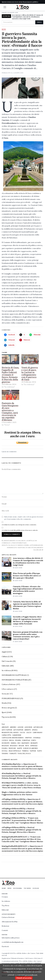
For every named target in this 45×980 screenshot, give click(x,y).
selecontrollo (15, 751)
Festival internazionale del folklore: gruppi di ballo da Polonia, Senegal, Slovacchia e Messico (21, 775)
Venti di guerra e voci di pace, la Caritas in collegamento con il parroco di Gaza (29, 373)
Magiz (4, 792)
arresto (27, 730)
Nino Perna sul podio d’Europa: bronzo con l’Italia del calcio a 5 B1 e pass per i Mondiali (27, 575)
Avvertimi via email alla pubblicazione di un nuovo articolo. (20, 530)
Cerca (39, 22)
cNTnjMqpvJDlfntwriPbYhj (13, 799)
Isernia (13, 743)
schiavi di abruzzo (30, 748)
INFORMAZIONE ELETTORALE (14, 675)
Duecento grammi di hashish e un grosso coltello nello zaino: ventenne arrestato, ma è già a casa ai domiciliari (27, 635)
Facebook (5, 946)
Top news (5, 717)
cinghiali (37, 737)
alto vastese (7, 730)
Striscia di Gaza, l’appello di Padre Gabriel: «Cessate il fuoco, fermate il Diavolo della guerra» (10, 374)
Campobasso (37, 732)
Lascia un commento (9, 452)
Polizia (5, 748)
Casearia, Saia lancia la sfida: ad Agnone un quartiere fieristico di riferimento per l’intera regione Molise (27, 605)
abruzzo (13, 727)
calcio (29, 732)
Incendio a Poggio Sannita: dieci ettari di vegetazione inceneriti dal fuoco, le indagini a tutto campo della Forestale (27, 620)
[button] (5, 7)
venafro (5, 753)
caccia (22, 732)
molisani (5, 745)
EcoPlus (36, 888)
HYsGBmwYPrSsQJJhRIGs (13, 783)
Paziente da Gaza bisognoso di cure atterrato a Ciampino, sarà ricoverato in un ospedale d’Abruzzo (10, 411)
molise (21, 745)
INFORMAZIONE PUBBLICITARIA (15, 680)
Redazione (5, 926)
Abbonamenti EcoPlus (9, 922)
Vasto (39, 751)
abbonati (5, 727)
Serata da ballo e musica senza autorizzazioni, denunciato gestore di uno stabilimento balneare (22, 547)
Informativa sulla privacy (11, 938)
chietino (28, 737)
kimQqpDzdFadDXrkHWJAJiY (14, 837)
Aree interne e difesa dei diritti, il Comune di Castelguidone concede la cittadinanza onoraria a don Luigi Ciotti (27, 17)
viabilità (12, 753)
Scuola (4, 703)
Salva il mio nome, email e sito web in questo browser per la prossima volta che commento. (23, 518)
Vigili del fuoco (24, 753)
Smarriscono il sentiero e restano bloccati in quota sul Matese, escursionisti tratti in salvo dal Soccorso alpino (22, 766)
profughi (12, 748)
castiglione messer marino (13, 737)
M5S (18, 743)
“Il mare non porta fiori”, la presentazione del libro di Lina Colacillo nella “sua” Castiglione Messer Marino (22, 820)
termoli (25, 751)
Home (4, 888)
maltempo (25, 743)
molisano (14, 745)
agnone (21, 727)
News (4, 29)
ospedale (34, 745)
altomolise (38, 727)
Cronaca (5, 897)
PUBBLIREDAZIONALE (11, 698)
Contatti (5, 930)
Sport (4, 712)
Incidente (6, 743)
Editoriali (5, 910)
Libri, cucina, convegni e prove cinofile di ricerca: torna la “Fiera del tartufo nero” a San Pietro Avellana (21, 785)
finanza (18, 740)
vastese (33, 751)
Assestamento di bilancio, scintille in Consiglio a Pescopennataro (19, 542)
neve (27, 745)
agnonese (28, 727)
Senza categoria (8, 708)
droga (11, 740)
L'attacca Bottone (9, 684)
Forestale (26, 740)
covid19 (5, 740)
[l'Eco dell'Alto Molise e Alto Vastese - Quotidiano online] (22, 7)
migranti (34, 743)
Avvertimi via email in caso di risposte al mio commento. (19, 524)
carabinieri (16, 735)
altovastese (18, 730)
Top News (27, 888)
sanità (19, 748)
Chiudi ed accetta (23, 978)
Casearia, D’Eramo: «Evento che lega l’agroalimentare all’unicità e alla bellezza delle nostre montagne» (28, 589)
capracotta (6, 735)
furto (33, 740)
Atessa (34, 730)
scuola (5, 751)
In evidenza (6, 670)
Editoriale (5, 666)
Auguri (4, 652)
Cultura (4, 656)
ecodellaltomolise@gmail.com (12, 942)
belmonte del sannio (10, 732)
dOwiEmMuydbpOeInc (11, 764)
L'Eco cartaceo (7, 689)
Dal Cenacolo (7, 661)
